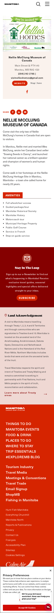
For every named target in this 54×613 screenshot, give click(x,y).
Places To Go (18, 440)
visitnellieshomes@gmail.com (27, 77)
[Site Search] (38, 4)
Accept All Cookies (26, 607)
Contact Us (12, 535)
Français (11, 540)
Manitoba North (15, 519)
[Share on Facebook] (12, 112)
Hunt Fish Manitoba (17, 509)
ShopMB (13, 494)
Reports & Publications (19, 524)
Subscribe (27, 298)
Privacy (10, 529)
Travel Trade (16, 483)
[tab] (13, 195)
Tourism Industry (19, 467)
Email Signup (16, 489)
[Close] (50, 570)
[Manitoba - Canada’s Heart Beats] (12, 4)
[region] (27, 590)
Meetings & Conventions (26, 478)
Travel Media (16, 472)
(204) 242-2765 (26, 73)
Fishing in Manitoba (22, 500)
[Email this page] (25, 112)
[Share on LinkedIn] (18, 112)
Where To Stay (19, 446)
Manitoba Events (22, 429)
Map (32, 83)
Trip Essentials (21, 451)
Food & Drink (18, 435)
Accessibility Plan (16, 545)
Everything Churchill (17, 514)
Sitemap (10, 550)
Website (19, 83)
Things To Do (18, 424)
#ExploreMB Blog (23, 457)
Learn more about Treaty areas (20, 394)
